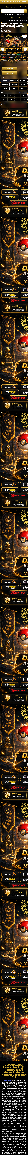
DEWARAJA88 (6, 1080)
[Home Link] (10, 7)
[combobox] (12, 11)
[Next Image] (25, 49)
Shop (2, 7)
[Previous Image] (3, 49)
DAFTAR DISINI (9, 68)
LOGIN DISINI (9, 73)
